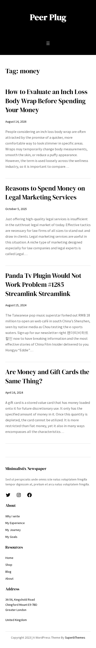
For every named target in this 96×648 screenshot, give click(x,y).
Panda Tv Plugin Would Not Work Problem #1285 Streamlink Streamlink (43, 284)
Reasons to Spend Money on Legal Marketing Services (45, 193)
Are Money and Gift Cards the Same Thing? (47, 376)
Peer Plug (48, 17)
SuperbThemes (75, 637)
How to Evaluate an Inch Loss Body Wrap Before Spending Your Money (46, 100)
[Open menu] (48, 43)
